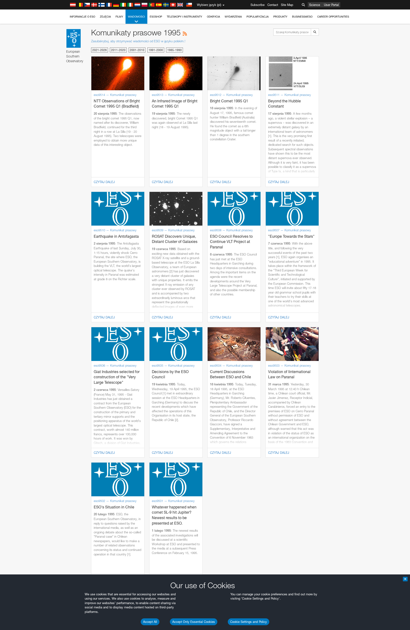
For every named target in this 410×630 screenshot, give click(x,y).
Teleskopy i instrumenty (184, 16)
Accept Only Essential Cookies (193, 622)
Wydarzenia (233, 16)
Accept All (150, 622)
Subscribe (258, 5)
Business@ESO (302, 16)
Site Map (287, 5)
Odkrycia (213, 16)
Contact (272, 5)
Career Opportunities (333, 16)
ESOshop (156, 16)
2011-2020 (118, 50)
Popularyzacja (258, 16)
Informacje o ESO (82, 16)
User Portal (331, 5)
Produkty (280, 16)
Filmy (119, 16)
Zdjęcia (105, 16)
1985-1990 (174, 50)
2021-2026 (99, 50)
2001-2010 (137, 50)
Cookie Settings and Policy (248, 622)
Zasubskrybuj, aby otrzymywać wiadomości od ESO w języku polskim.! (138, 41)
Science (314, 5)
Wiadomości (136, 16)
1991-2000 (156, 50)
